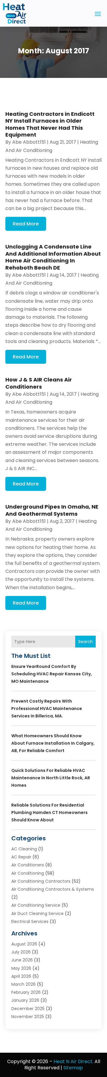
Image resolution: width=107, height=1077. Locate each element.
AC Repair (21, 857)
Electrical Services (29, 921)
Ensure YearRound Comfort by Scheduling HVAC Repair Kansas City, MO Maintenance (51, 673)
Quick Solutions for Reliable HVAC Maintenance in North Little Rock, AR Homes (50, 777)
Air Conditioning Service (35, 905)
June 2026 (22, 960)
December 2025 (28, 1009)
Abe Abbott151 (29, 142)
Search (85, 642)
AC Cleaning (24, 849)
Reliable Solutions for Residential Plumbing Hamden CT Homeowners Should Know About (49, 812)
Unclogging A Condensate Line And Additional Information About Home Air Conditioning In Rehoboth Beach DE (53, 257)
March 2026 (23, 984)
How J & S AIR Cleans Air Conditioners (38, 383)
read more (26, 223)
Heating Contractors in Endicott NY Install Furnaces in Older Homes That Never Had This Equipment (50, 124)
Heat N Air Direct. (73, 1061)
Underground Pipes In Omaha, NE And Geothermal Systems (51, 510)
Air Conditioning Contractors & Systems (52, 889)
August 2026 (24, 944)
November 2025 (27, 1017)
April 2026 (21, 976)
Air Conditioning (27, 873)
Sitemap (73, 1067)
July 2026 (21, 952)
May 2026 (21, 968)
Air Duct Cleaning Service (37, 913)
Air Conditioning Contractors (40, 881)
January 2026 (25, 1000)
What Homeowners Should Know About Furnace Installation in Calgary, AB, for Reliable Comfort (53, 743)
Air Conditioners (27, 865)
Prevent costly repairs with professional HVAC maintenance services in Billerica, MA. (46, 708)
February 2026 (26, 992)
